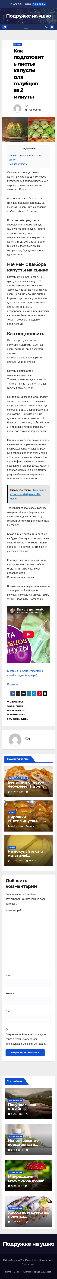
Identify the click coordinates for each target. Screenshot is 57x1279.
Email (10, 993)
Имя (9, 975)
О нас (16, 1272)
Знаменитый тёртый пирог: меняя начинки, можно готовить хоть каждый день (17, 710)
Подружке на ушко (28, 16)
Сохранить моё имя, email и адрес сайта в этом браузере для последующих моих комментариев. (26, 1039)
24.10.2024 (17, 1222)
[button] (46, 26)
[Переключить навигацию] (26, 27)
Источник (12, 684)
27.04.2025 (17, 1150)
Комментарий (15, 910)
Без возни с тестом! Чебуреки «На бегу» (27, 784)
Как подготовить (18, 164)
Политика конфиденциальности (37, 1272)
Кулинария (13, 778)
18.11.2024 (17, 1186)
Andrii (31, 826)
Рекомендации (15, 1100)
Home (8, 1272)
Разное (17, 44)
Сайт (8, 1011)
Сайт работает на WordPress (17, 1260)
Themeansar (28, 1264)
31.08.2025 (17, 1114)
